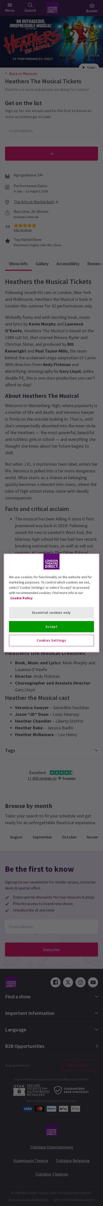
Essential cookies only (51, 612)
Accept (51, 626)
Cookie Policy (21, 598)
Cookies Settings (51, 640)
